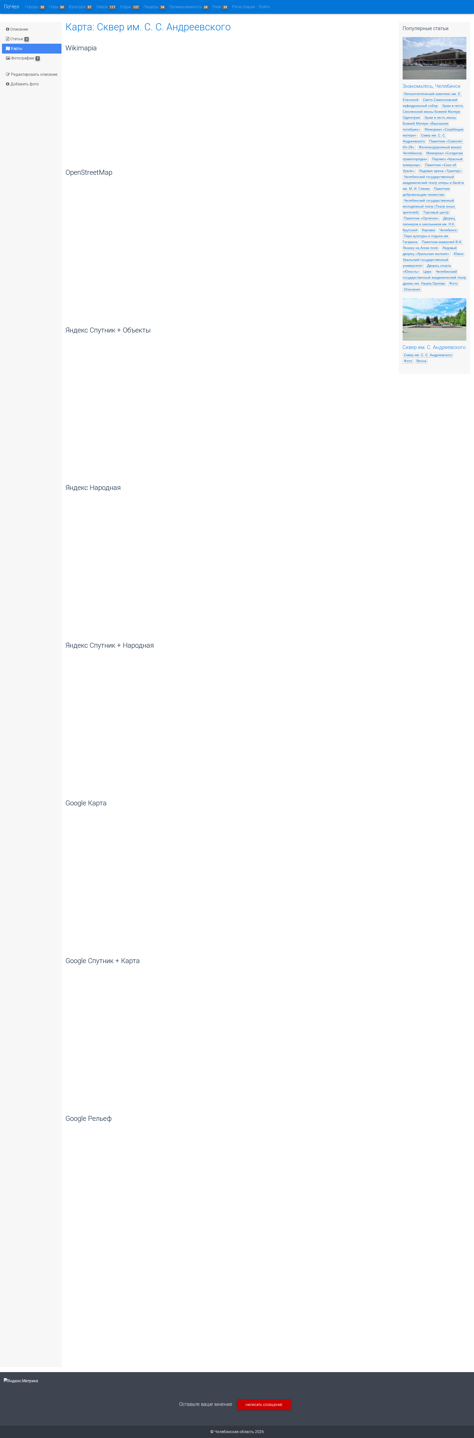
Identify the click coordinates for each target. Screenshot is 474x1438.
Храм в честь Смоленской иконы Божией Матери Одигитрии (433, 111)
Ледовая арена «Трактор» (440, 171)
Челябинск (448, 230)
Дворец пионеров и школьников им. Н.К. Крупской (429, 224)
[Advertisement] (228, 1324)
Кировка (428, 230)
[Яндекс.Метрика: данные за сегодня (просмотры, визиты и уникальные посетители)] (21, 1381)
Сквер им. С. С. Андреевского (428, 355)
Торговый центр (436, 212)
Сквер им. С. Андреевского (434, 347)
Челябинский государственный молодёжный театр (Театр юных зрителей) (429, 206)
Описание (18, 29)
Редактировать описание (34, 74)
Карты (16, 48)
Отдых (129, 6)
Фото (453, 283)
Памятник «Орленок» (421, 218)
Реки (220, 6)
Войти (264, 6)
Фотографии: (24, 58)
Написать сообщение (264, 1405)
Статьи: (18, 39)
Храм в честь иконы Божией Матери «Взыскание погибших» (430, 123)
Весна (421, 361)
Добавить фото (24, 84)
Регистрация (243, 6)
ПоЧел (11, 7)
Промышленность (188, 6)
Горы (56, 6)
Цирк (427, 271)
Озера (105, 6)
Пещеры (154, 6)
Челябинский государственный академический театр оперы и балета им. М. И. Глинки (434, 183)
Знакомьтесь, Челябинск (432, 86)
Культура (80, 6)
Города (34, 6)
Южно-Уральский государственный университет (434, 260)
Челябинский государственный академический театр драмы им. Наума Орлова (435, 277)
